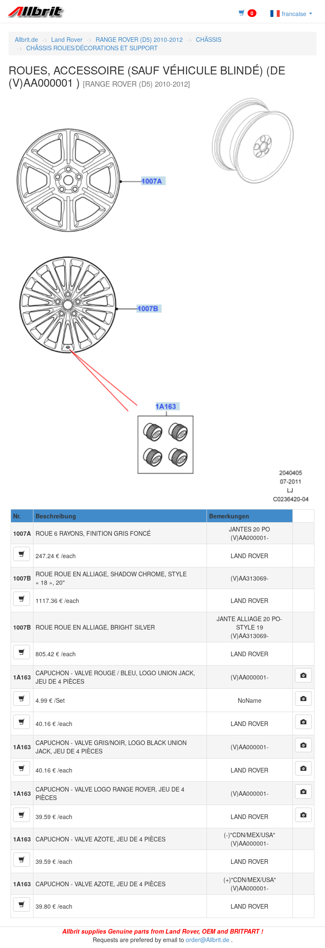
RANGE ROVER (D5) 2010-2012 (139, 39)
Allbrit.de (26, 39)
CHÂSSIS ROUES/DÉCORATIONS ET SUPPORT (92, 48)
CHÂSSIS (208, 39)
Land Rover (67, 39)
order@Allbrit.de (207, 939)
